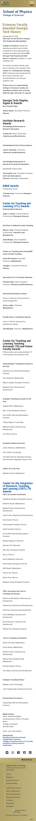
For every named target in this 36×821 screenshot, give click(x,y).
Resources (28, 760)
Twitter (8, 752)
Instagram (14, 752)
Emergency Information (12, 780)
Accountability (10, 803)
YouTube (25, 752)
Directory (8, 774)
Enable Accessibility (11, 783)
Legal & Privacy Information (13, 788)
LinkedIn (31, 752)
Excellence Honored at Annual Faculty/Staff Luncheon (14, 738)
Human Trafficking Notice (13, 791)
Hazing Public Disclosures (13, 797)
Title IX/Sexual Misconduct (13, 794)
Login (31, 819)
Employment (9, 777)
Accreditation (10, 806)
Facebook (19, 752)
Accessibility (9, 800)
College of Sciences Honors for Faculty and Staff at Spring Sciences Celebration (18, 743)
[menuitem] (19, 788)
